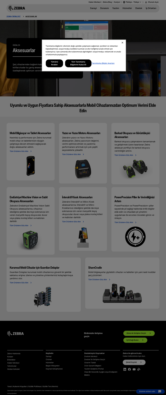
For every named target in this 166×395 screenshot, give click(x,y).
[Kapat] (122, 42)
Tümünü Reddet (54, 63)
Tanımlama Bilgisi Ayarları (103, 63)
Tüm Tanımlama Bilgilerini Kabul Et (78, 63)
